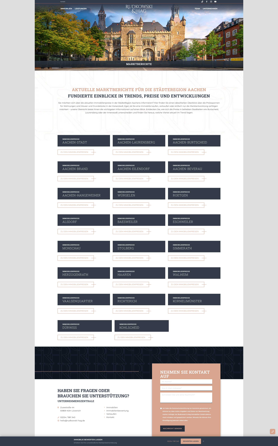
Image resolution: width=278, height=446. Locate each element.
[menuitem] (66, 7)
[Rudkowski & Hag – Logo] (139, 9)
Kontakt (62, 1)
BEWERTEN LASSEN (191, 441)
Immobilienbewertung (117, 411)
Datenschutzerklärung (180, 408)
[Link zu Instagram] (211, 1)
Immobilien (112, 407)
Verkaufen (111, 414)
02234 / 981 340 (67, 417)
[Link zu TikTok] (202, 1)
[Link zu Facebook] (206, 1)
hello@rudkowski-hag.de (72, 420)
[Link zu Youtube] (215, 1)
